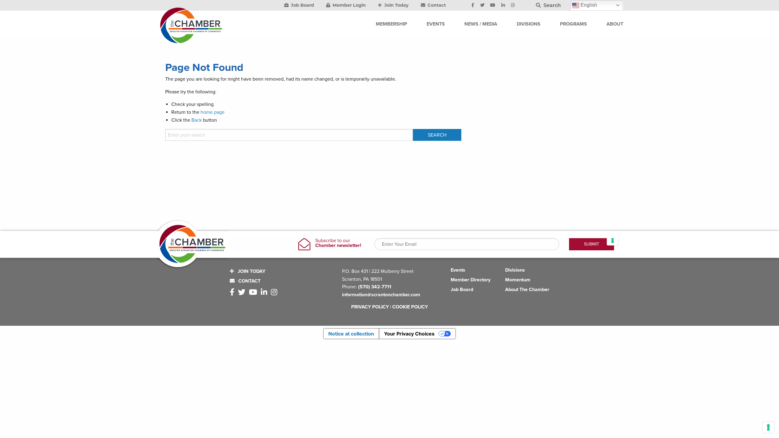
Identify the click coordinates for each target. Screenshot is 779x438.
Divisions (515, 270)
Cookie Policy (410, 307)
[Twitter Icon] (482, 5)
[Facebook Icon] (472, 5)
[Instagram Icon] (513, 5)
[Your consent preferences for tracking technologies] (768, 427)
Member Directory (471, 279)
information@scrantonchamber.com (381, 295)
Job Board (302, 5)
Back (196, 120)
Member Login (348, 5)
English (588, 5)
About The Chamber (527, 289)
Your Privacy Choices (409, 334)
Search (551, 5)
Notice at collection (351, 334)
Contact (436, 5)
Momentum (517, 279)
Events (458, 270)
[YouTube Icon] (492, 5)
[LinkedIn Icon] (503, 5)
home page (213, 112)
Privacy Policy (370, 307)
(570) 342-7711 (374, 287)
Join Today (396, 5)
